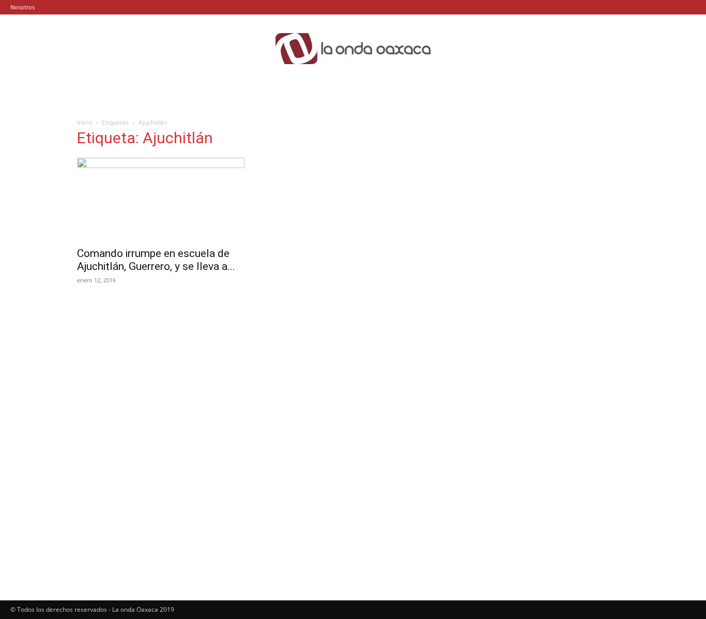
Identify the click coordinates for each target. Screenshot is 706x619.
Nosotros (22, 7)
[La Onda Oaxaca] (353, 48)
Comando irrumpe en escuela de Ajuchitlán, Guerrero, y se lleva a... (156, 260)
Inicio (84, 122)
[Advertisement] (545, 197)
